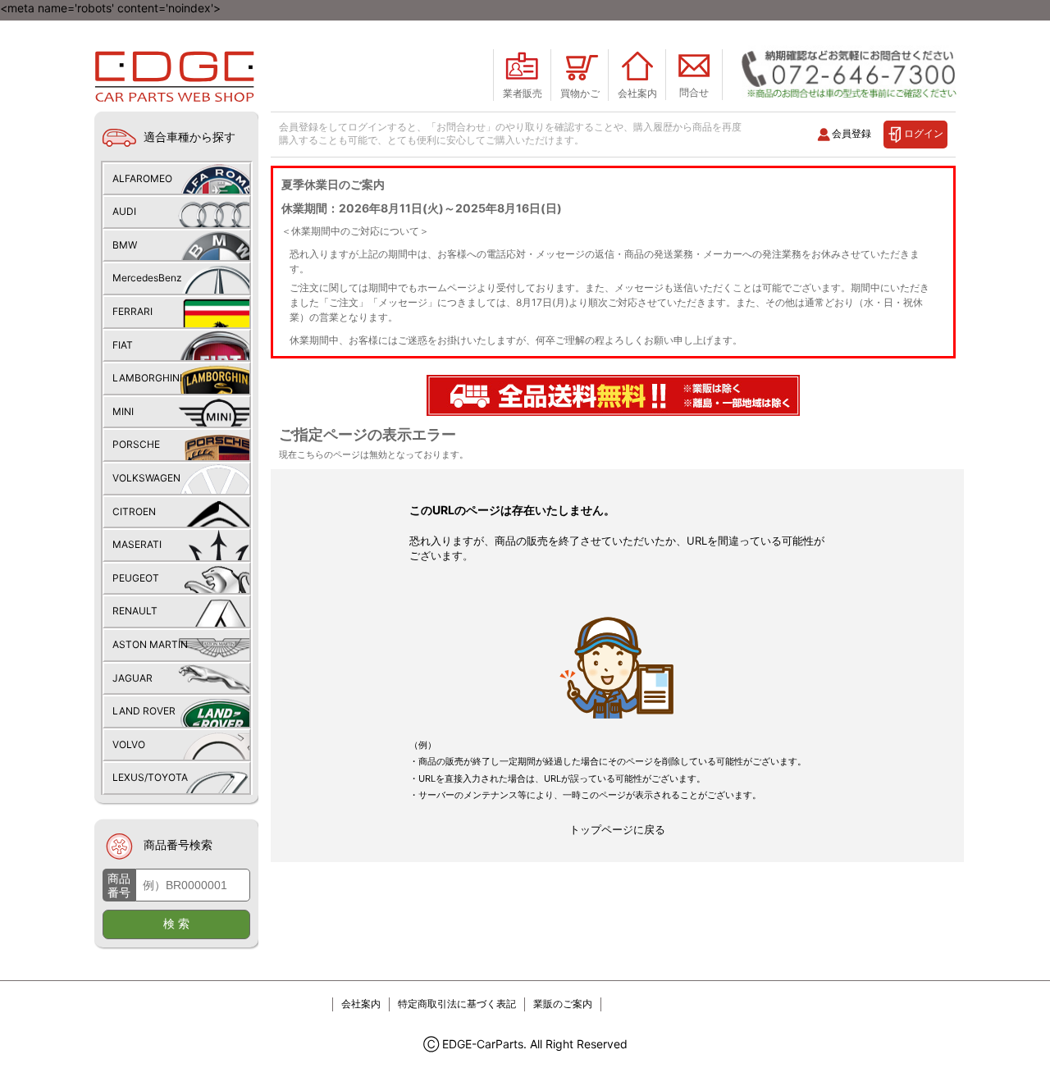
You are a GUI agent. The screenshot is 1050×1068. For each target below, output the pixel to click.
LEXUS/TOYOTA (150, 777)
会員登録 (851, 133)
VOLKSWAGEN (146, 478)
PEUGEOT (135, 578)
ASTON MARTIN (150, 644)
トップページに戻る (617, 829)
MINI (123, 411)
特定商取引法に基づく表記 (457, 1003)
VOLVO (128, 744)
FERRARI (132, 311)
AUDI (124, 211)
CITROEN (134, 511)
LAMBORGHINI (147, 378)
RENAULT (135, 611)
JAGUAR (132, 678)
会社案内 (361, 1003)
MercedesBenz (147, 278)
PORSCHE (136, 444)
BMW (124, 245)
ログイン (923, 133)
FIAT (122, 345)
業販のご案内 (562, 1003)
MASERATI (137, 544)
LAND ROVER (144, 711)
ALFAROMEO (142, 178)
